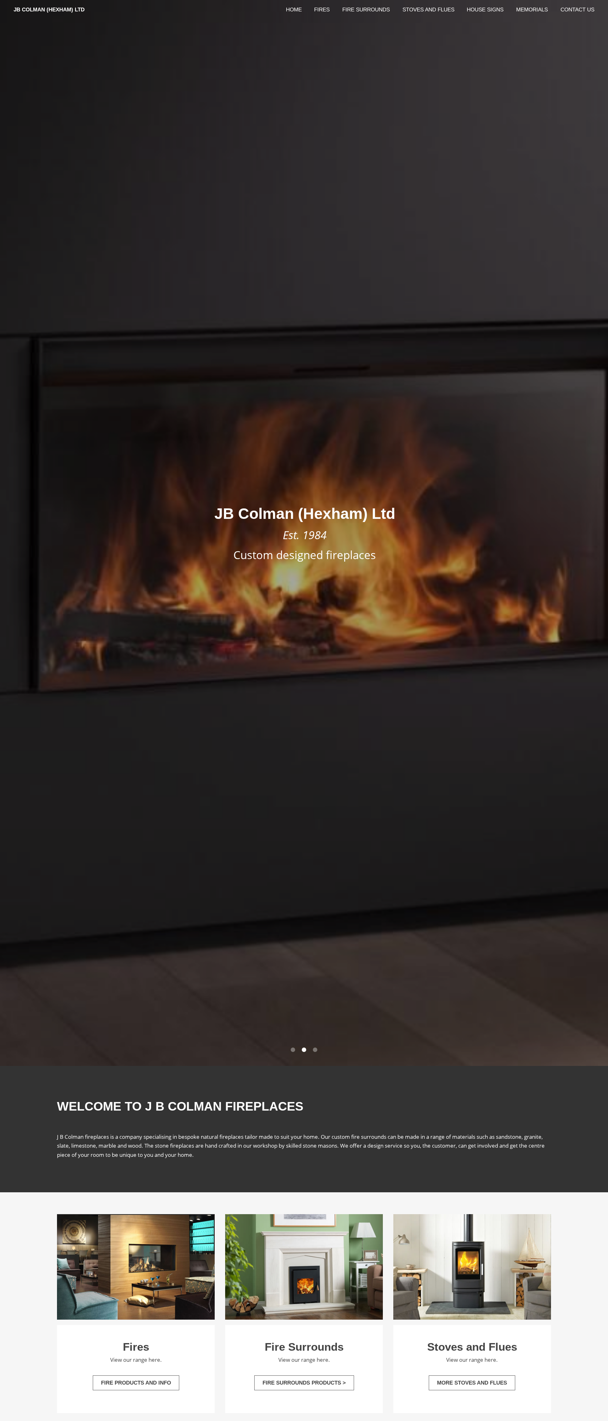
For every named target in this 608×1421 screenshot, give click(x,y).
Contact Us (577, 9)
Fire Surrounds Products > (304, 1383)
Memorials (532, 9)
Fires (322, 9)
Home (294, 9)
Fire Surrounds (366, 9)
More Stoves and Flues (472, 1383)
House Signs (485, 9)
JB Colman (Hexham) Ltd (49, 9)
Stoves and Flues (428, 9)
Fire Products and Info (136, 1383)
